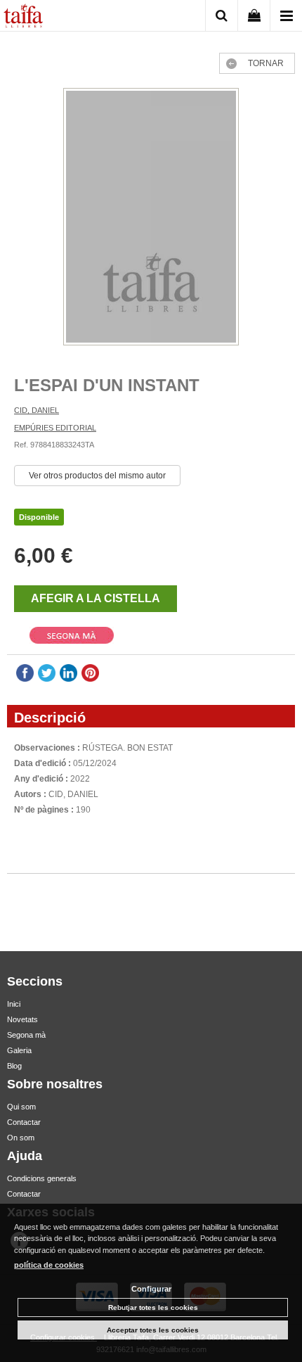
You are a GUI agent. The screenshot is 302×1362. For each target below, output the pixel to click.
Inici (13, 1004)
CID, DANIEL (36, 410)
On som (20, 1137)
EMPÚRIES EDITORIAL (55, 428)
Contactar (24, 1122)
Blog (14, 1066)
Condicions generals (42, 1178)
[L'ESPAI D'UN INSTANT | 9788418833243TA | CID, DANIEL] (151, 218)
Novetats (22, 1019)
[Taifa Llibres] (23, 18)
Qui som (21, 1106)
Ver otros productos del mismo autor (97, 475)
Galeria (19, 1050)
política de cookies (49, 1265)
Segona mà (26, 1035)
